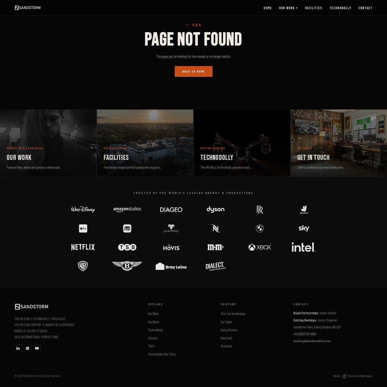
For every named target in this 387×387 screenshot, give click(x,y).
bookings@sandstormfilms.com (312, 341)
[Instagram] (27, 348)
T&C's (151, 346)
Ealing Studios (229, 330)
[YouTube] (37, 348)
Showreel (226, 346)
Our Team (226, 322)
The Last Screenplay (233, 314)
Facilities (313, 8)
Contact (365, 8)
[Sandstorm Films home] (27, 8)
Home (268, 8)
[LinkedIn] (18, 348)
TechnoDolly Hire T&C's (162, 354)
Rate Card (226, 338)
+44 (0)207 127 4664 (304, 334)
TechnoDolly (340, 8)
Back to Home (193, 71)
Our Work (288, 8)
